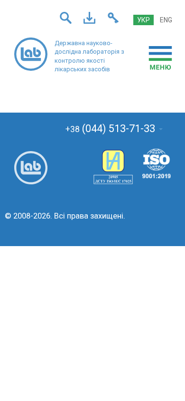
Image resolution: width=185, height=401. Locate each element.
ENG (166, 20)
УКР (143, 20)
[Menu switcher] (160, 58)
